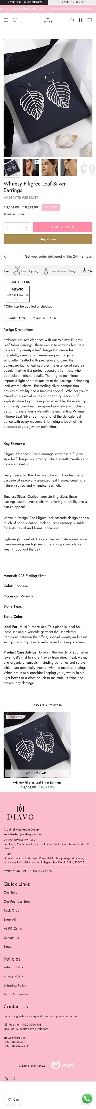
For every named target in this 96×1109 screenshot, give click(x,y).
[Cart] (89, 20)
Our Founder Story (17, 901)
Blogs (7, 946)
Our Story (10, 892)
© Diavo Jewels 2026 (32, 1066)
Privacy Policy (13, 976)
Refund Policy (13, 967)
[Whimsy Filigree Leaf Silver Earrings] (37, 745)
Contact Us (11, 937)
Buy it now (48, 239)
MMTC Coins (13, 928)
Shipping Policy (15, 985)
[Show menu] (5, 20)
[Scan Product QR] (80, 20)
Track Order (12, 910)
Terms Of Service (16, 994)
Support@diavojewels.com (32, 1029)
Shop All (10, 919)
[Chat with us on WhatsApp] (87, 1099)
